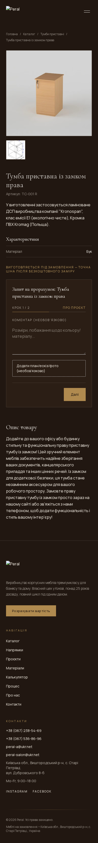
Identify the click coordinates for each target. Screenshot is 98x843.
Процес (12, 686)
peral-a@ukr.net (19, 746)
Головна (12, 34)
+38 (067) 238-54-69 (23, 730)
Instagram (17, 791)
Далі (75, 394)
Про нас (13, 695)
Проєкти (13, 659)
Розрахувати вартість (31, 611)
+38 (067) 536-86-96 (23, 738)
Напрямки (14, 650)
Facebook (42, 791)
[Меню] (87, 12)
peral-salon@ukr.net (22, 754)
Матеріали (15, 668)
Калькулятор (17, 677)
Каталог (29, 34)
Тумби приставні (52, 34)
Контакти (13, 704)
